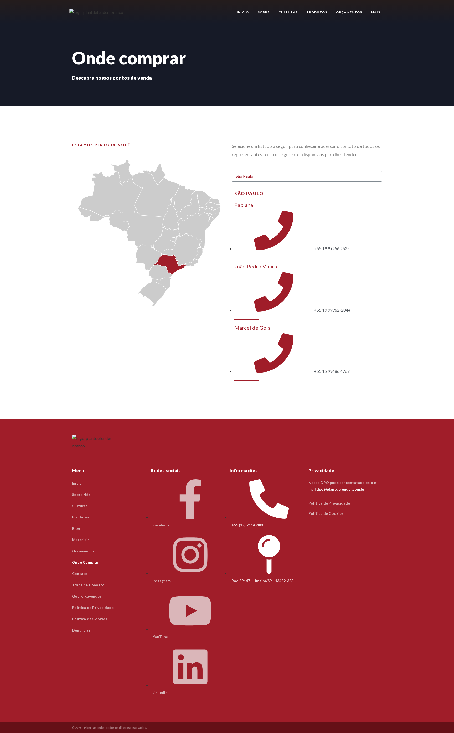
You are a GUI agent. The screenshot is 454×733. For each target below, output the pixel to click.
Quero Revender (86, 596)
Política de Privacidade (93, 607)
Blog (76, 528)
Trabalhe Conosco (88, 585)
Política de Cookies (89, 619)
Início (243, 12)
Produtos (317, 12)
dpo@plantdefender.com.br (340, 489)
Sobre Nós (81, 494)
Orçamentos (349, 12)
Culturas (288, 12)
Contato (79, 573)
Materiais (81, 539)
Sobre (264, 12)
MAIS (375, 12)
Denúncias (81, 630)
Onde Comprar (85, 562)
